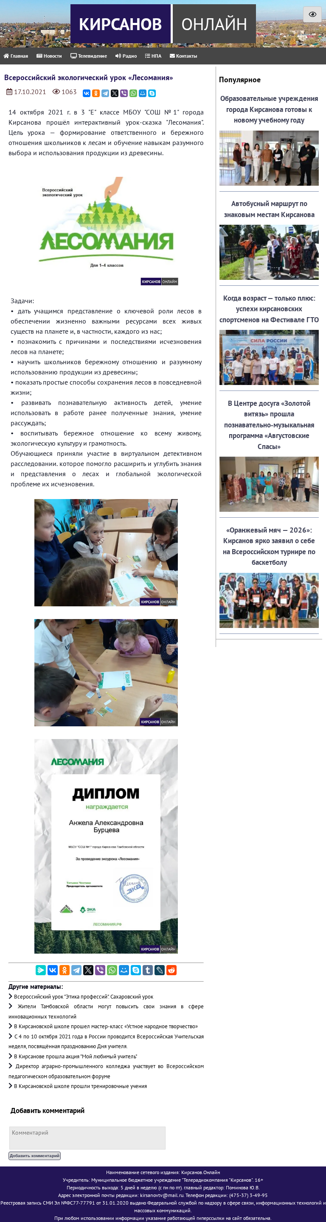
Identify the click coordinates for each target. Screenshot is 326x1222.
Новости (52, 56)
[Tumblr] (148, 970)
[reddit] (171, 970)
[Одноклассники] (96, 93)
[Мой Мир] (142, 93)
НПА (155, 56)
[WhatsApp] (133, 93)
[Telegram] (105, 93)
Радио (129, 56)
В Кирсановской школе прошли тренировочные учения (80, 1086)
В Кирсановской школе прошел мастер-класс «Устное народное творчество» (106, 1026)
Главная (18, 56)
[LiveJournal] (160, 970)
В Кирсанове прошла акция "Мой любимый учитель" (75, 1056)
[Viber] (124, 93)
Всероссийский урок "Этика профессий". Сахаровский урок (83, 996)
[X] (114, 93)
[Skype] (152, 93)
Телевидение (92, 56)
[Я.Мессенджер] (41, 970)
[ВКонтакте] (86, 93)
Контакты (186, 56)
